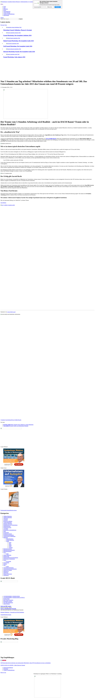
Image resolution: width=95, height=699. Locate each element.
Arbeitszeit (9, 419)
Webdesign (5, 572)
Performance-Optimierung (9, 558)
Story (4, 7)
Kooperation (6, 532)
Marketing (5, 9)
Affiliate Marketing (7, 516)
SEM (10, 542)
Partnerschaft (6, 556)
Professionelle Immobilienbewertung (9, 510)
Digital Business (9, 538)
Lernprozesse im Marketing (9, 536)
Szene (7, 566)
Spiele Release (6, 603)
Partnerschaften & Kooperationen (10, 557)
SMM (10, 545)
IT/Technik (8, 561)
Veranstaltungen (6, 11)
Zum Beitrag (3, 202)
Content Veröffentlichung (8, 14)
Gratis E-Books (6, 12)
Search (2, 17)
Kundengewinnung (7, 533)
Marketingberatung (7, 548)
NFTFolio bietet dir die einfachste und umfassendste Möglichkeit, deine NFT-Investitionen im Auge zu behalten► (26, 662)
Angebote (5, 520)
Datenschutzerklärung (8, 667)
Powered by (36, 7)
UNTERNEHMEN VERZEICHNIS (11, 596)
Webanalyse (6, 571)
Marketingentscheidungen (9, 550)
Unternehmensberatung (8, 567)
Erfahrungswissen (7, 527)
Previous (2, 25)
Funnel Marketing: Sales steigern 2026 (14, 57)
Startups (5, 563)
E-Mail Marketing (10, 540)
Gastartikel (5, 528)
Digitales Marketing (7, 523)
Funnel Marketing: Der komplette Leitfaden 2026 (17, 35)
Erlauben (58, 7)
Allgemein (5, 518)
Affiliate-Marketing (7, 517)
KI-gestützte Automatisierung (9, 530)
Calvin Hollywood (11, 312)
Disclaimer (5, 668)
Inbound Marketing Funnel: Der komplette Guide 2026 (19, 51)
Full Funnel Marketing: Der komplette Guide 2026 (17, 46)
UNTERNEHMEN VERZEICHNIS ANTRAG (14, 597)
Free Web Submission (8, 602)
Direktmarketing (7, 526)
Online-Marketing (7, 555)
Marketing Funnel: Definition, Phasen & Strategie (17, 30)
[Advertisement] (47, 69)
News (4, 6)
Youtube (11, 547)
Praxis (4, 10)
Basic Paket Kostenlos (8, 600)
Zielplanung (6, 575)
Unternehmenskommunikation (10, 568)
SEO (10, 543)
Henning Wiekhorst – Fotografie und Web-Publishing (12, 612)
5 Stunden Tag (4, 419)
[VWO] (39, 7)
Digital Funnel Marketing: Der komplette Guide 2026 (18, 41)
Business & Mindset (7, 521)
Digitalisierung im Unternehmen (10, 525)
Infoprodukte (6, 15)
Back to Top (3, 672)
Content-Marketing (7, 522)
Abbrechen (49, 7)
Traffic (7, 541)
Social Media (6, 562)
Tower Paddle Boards (16, 419)
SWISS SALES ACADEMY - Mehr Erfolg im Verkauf (13, 665)
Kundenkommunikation (8, 535)
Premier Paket (6, 598)
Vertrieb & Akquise (7, 570)
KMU (4, 531)
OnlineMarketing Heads (6, 614)
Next (6, 25)
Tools (10, 546)
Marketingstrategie (7, 551)
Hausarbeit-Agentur (7, 601)
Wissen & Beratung (7, 574)
